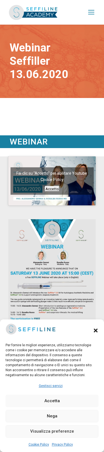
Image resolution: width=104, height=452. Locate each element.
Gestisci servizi (51, 386)
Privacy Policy (62, 444)
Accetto (52, 189)
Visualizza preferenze (52, 431)
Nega (52, 416)
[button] (95, 330)
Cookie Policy (39, 444)
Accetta (52, 400)
